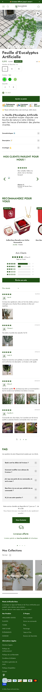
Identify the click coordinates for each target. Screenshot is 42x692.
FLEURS (4, 625)
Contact (4, 671)
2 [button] (20, 439)
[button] (11, 264)
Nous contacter (27, 618)
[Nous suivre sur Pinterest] (3, 675)
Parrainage (26, 629)
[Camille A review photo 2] (19, 428)
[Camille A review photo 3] (31, 428)
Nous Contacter (21, 520)
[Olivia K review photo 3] (31, 399)
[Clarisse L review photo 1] (7, 341)
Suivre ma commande (30, 621)
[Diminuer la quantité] (5, 87)
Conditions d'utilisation (9, 658)
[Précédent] (2, 2)
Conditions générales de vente (9, 663)
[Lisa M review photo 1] (7, 314)
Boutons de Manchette (30, 636)
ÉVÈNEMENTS (6, 632)
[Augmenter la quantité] (13, 87)
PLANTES (5, 621)
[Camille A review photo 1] (7, 428)
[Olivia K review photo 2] (19, 399)
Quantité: (5, 84)
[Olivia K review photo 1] (7, 399)
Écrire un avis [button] (21, 280)
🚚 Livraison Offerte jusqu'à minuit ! (21, 2)
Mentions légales (7, 645)
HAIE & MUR (6, 629)
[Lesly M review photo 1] (7, 370)
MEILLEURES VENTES (9, 618)
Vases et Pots (27, 632)
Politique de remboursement (7, 650)
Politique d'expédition (8, 668)
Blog (24, 625)
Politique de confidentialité (10, 655)
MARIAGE (5, 636)
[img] (25, 168)
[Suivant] (39, 2)
